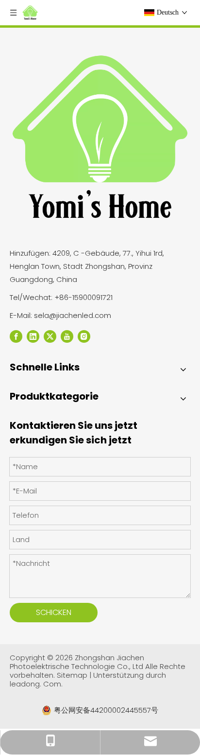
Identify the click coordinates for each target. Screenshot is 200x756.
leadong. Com (35, 684)
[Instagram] (84, 336)
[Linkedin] (33, 336)
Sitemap (73, 675)
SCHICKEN (53, 612)
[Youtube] (67, 336)
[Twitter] (50, 336)
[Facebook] (16, 336)
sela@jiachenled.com (72, 315)
